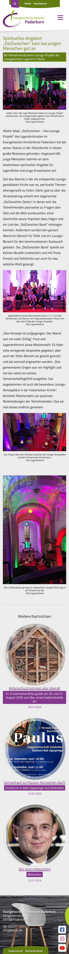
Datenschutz (15, 951)
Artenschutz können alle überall (34, 688)
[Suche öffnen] (15, 4)
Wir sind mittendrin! (34, 869)
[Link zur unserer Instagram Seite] (62, 939)
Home (27, 3)
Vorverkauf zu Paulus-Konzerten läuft (34, 782)
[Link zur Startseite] (23, 19)
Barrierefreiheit (34, 951)
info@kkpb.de (12, 930)
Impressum (40, 3)
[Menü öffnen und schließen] (60, 17)
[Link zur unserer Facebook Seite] (62, 929)
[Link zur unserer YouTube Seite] (62, 948)
